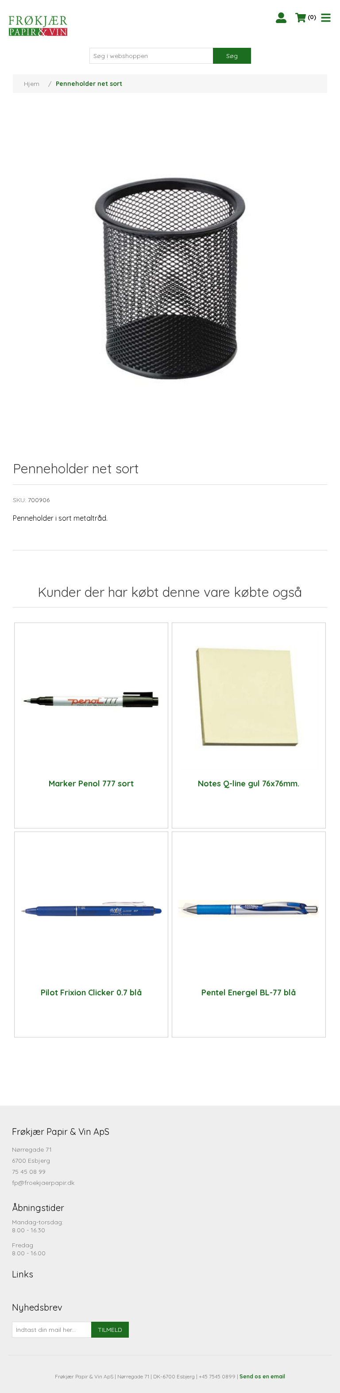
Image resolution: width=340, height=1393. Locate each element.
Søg (232, 56)
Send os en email (262, 1376)
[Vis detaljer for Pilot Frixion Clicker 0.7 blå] (91, 908)
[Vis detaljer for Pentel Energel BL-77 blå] (248, 908)
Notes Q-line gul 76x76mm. (248, 784)
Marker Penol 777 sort (91, 784)
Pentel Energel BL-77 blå (248, 993)
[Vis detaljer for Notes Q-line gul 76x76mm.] (248, 699)
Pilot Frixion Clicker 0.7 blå (91, 993)
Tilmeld (110, 1330)
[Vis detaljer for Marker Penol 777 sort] (91, 699)
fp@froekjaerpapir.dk (43, 1183)
